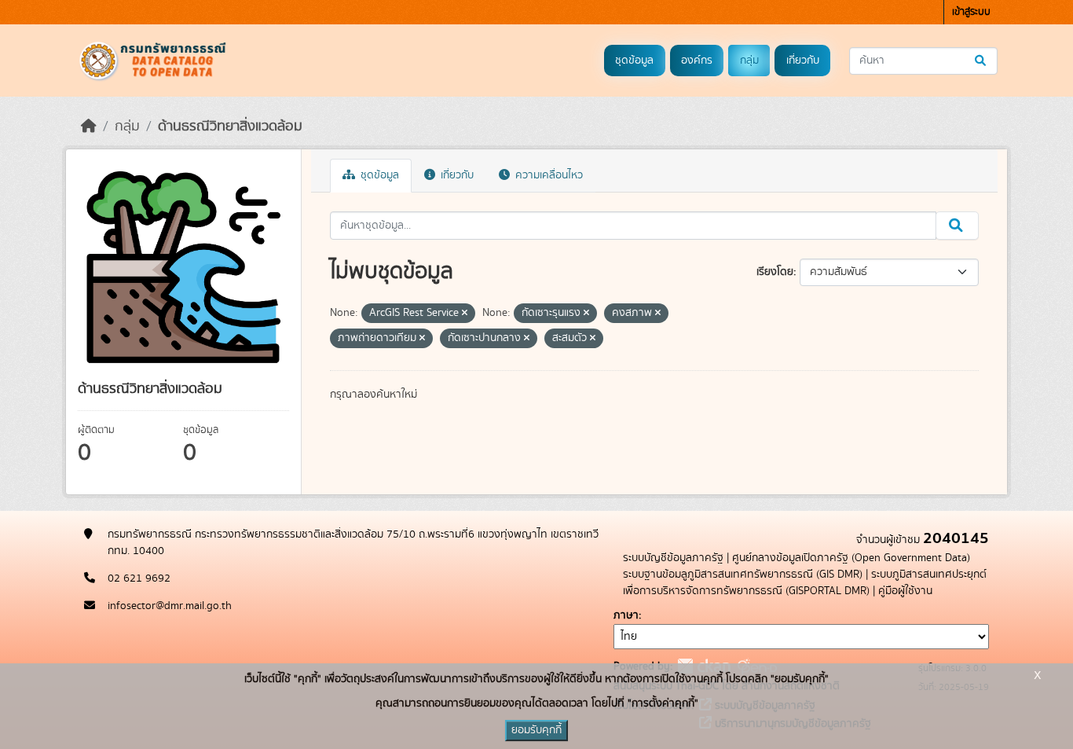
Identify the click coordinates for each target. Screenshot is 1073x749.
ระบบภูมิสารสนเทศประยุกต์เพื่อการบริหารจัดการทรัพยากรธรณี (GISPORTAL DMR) (805, 583)
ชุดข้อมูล (634, 60)
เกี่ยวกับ (802, 60)
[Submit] (981, 61)
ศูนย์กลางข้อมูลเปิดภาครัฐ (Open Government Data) (851, 558)
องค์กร (696, 60)
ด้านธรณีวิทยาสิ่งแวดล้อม (230, 126)
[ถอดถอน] (464, 313)
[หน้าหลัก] (89, 126)
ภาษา (626, 615)
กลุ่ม (749, 60)
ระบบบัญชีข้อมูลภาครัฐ (673, 558)
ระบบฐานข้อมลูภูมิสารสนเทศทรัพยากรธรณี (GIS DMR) (742, 574)
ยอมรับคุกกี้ (536, 730)
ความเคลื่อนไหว (547, 175)
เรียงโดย (774, 272)
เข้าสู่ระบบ (971, 12)
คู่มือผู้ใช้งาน (905, 591)
